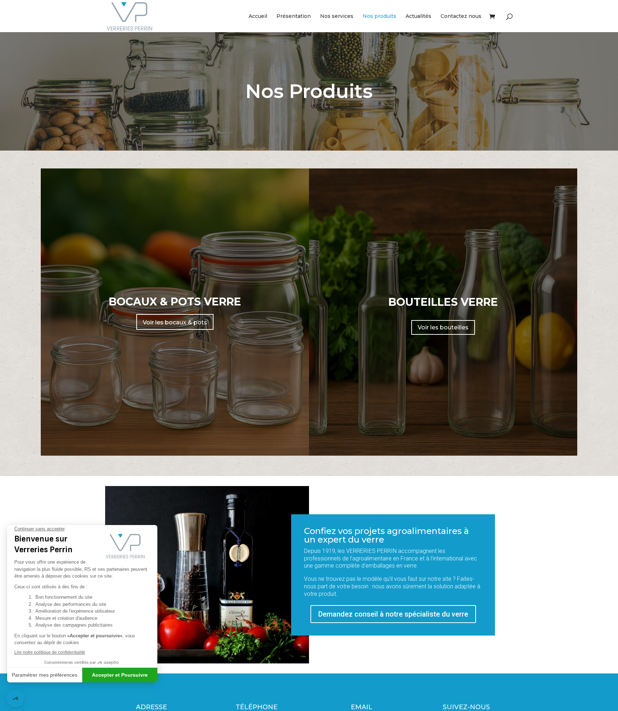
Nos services (336, 16)
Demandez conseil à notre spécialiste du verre (393, 614)
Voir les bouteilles (443, 327)
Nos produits (379, 16)
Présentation (293, 16)
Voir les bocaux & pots (175, 322)
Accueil (258, 16)
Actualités (418, 16)
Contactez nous (461, 16)
